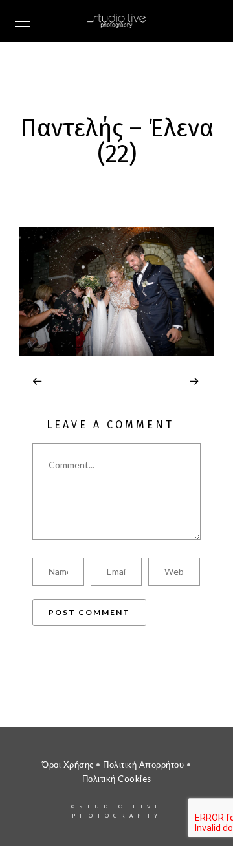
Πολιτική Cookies (116, 779)
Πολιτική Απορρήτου (143, 764)
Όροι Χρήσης (68, 764)
